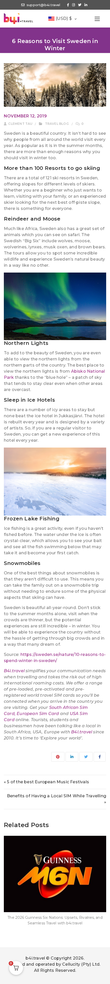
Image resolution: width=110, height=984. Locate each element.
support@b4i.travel (43, 5)
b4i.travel (35, 958)
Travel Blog (57, 124)
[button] (97, 18)
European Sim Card (38, 713)
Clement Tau (19, 124)
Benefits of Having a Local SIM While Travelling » (56, 798)
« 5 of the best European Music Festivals (46, 781)
